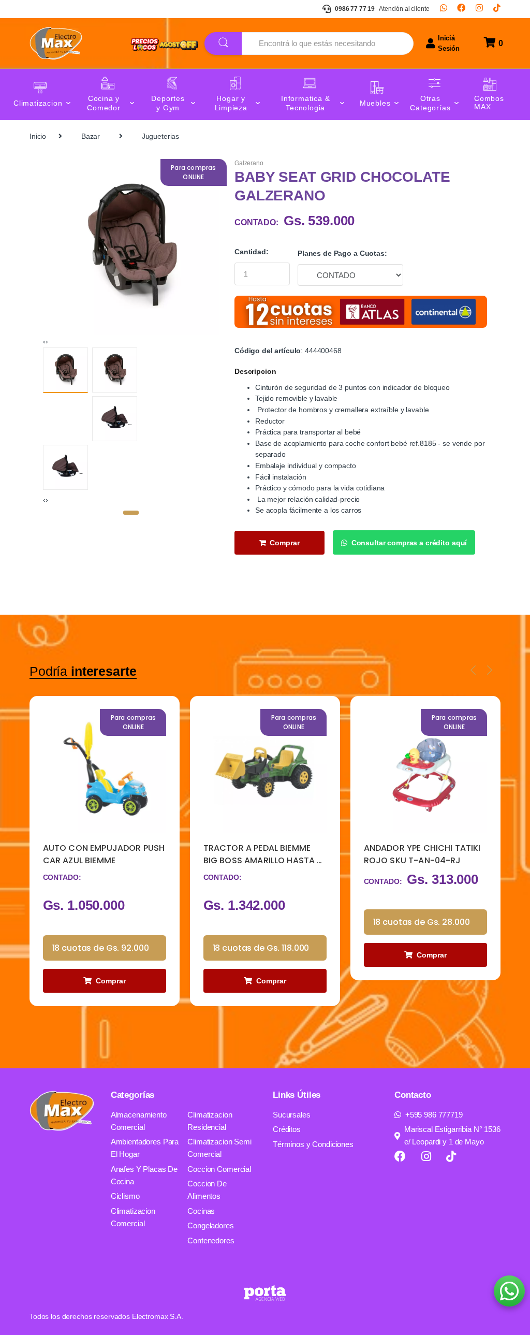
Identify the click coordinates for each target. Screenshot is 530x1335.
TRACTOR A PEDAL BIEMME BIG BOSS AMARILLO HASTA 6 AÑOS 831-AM (262, 854)
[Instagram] (479, 9)
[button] (131, 513)
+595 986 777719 (434, 1114)
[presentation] (44, 341)
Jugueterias (160, 136)
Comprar (285, 543)
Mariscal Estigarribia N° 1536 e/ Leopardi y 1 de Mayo (452, 1135)
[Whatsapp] (443, 9)
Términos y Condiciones (313, 1144)
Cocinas (201, 1211)
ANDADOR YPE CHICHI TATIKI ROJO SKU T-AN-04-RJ (422, 854)
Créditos (287, 1129)
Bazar (90, 136)
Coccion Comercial (219, 1169)
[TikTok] (496, 9)
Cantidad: (251, 252)
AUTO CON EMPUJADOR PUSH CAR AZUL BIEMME (104, 854)
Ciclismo (125, 1196)
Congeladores (210, 1225)
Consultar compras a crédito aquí (409, 543)
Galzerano (248, 163)
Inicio (38, 136)
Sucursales (292, 1114)
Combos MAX (489, 103)
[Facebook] (461, 9)
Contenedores (210, 1240)
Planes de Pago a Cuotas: (342, 253)
